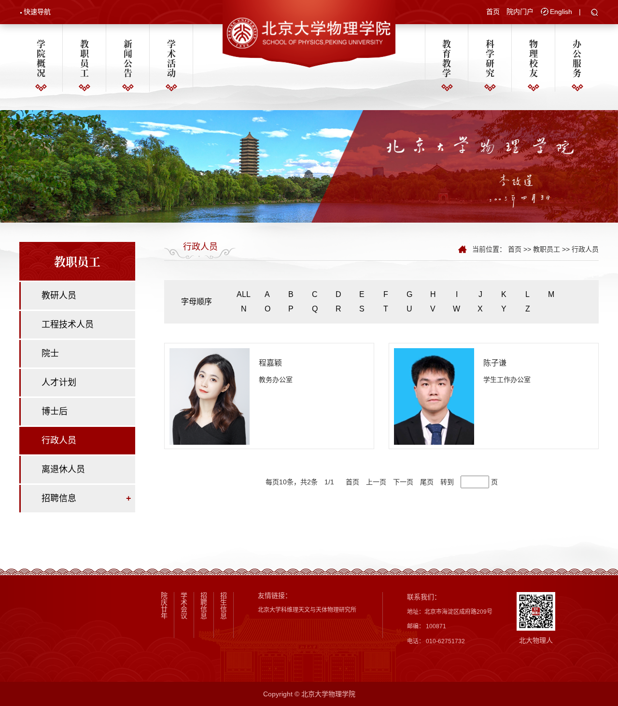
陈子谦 (494, 363)
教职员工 (84, 58)
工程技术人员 (68, 324)
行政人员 (59, 440)
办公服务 (577, 58)
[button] (594, 13)
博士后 (55, 411)
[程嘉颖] (209, 396)
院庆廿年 (164, 605)
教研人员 (59, 295)
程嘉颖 (270, 363)
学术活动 (171, 58)
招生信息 (223, 605)
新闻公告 (128, 58)
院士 (50, 353)
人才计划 (59, 382)
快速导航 (37, 11)
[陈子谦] (434, 396)
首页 (493, 11)
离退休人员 (63, 469)
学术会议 (184, 605)
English (561, 11)
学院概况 (41, 58)
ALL (244, 294)
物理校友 (533, 58)
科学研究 (490, 58)
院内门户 (520, 11)
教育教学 (446, 58)
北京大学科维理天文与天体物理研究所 (307, 610)
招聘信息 (59, 498)
